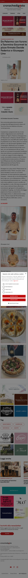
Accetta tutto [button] (14, 296)
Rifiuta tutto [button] (14, 299)
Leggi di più (15, 280)
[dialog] (14, 289)
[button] (14, 303)
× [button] (25, 273)
